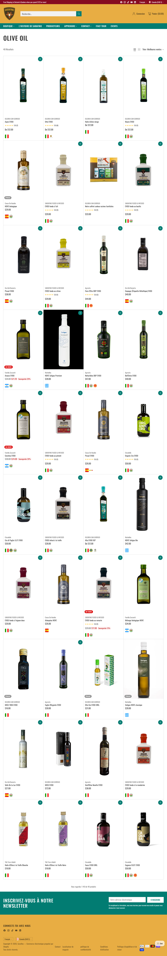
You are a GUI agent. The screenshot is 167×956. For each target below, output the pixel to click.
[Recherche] (79, 13)
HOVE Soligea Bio (131, 540)
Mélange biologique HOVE (134, 620)
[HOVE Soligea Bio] (144, 504)
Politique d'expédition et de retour (127, 948)
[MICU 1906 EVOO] (23, 669)
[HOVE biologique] (23, 170)
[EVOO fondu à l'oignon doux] (23, 584)
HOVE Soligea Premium (53, 375)
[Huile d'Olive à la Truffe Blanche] (23, 829)
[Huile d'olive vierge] (104, 85)
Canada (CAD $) (157, 2)
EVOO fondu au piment (53, 455)
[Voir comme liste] (139, 49)
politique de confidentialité (85, 948)
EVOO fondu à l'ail (51, 206)
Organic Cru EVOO (131, 455)
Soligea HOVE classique (133, 704)
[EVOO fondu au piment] (64, 419)
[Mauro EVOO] (144, 85)
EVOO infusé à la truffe (53, 540)
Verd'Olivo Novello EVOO (93, 785)
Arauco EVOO (9, 375)
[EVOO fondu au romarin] (104, 584)
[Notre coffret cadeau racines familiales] (104, 170)
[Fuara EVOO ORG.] (104, 829)
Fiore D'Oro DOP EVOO (93, 291)
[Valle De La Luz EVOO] (23, 749)
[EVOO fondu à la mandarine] (144, 749)
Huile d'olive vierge (92, 121)
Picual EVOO (9, 291)
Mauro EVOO (129, 121)
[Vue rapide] (40, 64)
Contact (58, 946)
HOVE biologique (11, 206)
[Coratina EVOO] (23, 419)
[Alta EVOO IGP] (104, 504)
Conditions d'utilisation (104, 948)
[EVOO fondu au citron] (64, 255)
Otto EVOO (49, 121)
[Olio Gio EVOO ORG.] (104, 669)
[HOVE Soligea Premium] (64, 339)
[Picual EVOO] (23, 255)
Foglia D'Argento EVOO (53, 704)
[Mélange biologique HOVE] (144, 584)
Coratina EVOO (10, 455)
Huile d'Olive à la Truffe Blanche (16, 865)
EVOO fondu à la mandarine (135, 785)
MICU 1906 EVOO (11, 704)
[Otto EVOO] (64, 85)
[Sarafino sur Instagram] (124, 2)
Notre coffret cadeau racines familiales (99, 206)
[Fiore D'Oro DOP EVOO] (104, 255)
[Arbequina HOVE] (64, 584)
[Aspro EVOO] (23, 85)
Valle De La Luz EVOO (12, 785)
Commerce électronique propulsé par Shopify (28, 945)
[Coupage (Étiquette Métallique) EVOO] (144, 255)
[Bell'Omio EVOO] (144, 339)
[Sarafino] (9, 13)
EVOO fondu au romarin (93, 620)
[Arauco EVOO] (23, 339)
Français (142, 2)
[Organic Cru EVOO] (144, 419)
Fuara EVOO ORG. (91, 865)
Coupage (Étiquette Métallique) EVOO (138, 291)
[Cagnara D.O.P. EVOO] (144, 829)
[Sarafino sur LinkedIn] (135, 2)
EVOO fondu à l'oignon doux (15, 620)
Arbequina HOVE (51, 620)
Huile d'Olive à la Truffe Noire (55, 865)
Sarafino (21, 943)
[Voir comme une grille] (134, 49)
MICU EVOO (49, 785)
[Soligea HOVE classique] (144, 669)
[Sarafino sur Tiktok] (128, 2)
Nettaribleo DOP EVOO (93, 375)
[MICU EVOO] (64, 749)
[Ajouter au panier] (40, 59)
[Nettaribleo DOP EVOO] (104, 339)
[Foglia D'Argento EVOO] (64, 669)
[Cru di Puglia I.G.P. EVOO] (23, 504)
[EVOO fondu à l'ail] (64, 170)
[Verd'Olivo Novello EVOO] (104, 749)
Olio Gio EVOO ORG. (92, 704)
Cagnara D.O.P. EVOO (132, 865)
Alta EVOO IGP (90, 540)
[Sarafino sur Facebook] (121, 2)
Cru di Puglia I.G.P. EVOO (14, 540)
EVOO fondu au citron (53, 291)
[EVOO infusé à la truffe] (64, 504)
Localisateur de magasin (67, 948)
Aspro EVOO (9, 121)
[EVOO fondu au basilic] (144, 170)
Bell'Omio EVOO (130, 375)
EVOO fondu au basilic (133, 206)
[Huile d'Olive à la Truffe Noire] (64, 829)
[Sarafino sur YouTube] (131, 2)
